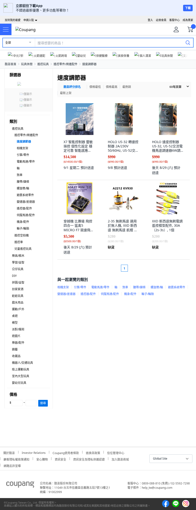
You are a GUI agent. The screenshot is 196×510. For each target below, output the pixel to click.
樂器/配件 (18, 343)
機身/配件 (23, 222)
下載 (188, 8)
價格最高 (111, 87)
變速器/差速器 (26, 202)
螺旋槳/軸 (23, 188)
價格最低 (95, 87)
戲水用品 (17, 303)
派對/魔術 (18, 329)
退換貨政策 (93, 452)
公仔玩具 (17, 269)
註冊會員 (161, 20)
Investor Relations (34, 452)
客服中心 (174, 20)
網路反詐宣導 (12, 465)
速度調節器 (89, 64)
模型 (15, 323)
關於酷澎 (9, 452)
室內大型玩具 (20, 376)
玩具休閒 (27, 64)
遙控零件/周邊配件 (65, 64)
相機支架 (22, 148)
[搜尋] (187, 42)
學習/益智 (18, 262)
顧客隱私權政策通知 (16, 458)
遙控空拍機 (21, 235)
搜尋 (43, 403)
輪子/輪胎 (23, 228)
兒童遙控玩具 (23, 249)
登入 (150, 20)
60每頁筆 (175, 87)
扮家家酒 (17, 289)
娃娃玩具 (17, 296)
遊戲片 (16, 336)
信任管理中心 (115, 452)
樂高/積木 (18, 256)
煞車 (19, 175)
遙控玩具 (43, 64)
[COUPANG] (20, 485)
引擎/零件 (23, 155)
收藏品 (16, 356)
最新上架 (65, 93)
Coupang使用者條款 (66, 452)
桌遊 (15, 316)
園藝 (15, 349)
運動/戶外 (18, 309)
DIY (14, 276)
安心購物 (42, 458)
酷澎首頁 (10, 64)
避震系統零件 (25, 195)
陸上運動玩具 (20, 369)
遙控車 (18, 242)
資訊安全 (60, 458)
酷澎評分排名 (72, 87)
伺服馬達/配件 (26, 215)
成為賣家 (188, 20)
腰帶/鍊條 (23, 182)
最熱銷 (126, 87)
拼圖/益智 (18, 282)
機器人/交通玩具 (22, 363)
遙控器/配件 (24, 208)
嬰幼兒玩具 (19, 383)
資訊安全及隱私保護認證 (89, 458)
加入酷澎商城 (120, 458)
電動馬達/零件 (26, 162)
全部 (8, 43)
